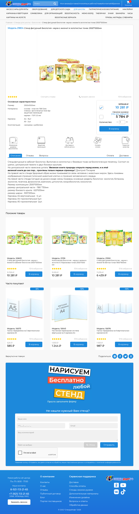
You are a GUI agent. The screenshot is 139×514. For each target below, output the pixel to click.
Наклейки (128, 9)
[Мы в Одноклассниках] (116, 485)
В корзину (34, 274)
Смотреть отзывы (48, 97)
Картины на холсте (16, 17)
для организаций (53, 13)
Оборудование (39, 9)
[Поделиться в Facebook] (120, 356)
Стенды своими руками (81, 490)
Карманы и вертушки (17, 13)
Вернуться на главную (15, 356)
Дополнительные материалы (83, 493)
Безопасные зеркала (65, 17)
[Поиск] (55, 3)
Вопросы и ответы (78, 501)
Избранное (115, 4)
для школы (79, 9)
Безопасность (72, 13)
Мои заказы (65, 4)
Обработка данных (78, 505)
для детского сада (60, 9)
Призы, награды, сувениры (119, 17)
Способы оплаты (77, 486)
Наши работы (90, 4)
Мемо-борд (87, 13)
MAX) (26, 496)
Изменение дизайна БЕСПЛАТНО (13, 147)
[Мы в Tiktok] (123, 492)
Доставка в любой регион (69, 146)
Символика (36, 13)
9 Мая (110, 13)
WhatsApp (19, 496)
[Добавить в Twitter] (125, 356)
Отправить (109, 445)
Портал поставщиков (51, 501)
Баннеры (120, 13)
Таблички (101, 13)
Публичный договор (50, 493)
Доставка (74, 4)
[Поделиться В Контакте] (114, 356)
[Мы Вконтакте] (116, 492)
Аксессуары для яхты (17, 9)
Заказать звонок (88, 97)
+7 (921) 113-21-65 (19, 493)
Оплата (81, 4)
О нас (43, 486)
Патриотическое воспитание (104, 9)
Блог (42, 497)
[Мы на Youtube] (123, 485)
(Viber (12, 496)
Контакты (106, 4)
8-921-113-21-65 (19, 489)
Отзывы (99, 4)
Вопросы (43, 155)
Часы (130, 13)
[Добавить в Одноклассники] (131, 356)
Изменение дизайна (79, 497)
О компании (47, 476)
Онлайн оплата (98, 146)
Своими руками (120, 113)
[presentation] (100, 72)
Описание (15, 155)
